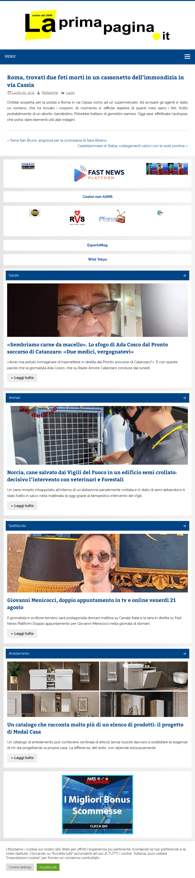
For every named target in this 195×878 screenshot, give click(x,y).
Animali (14, 398)
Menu (10, 56)
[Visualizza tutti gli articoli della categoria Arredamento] (184, 654)
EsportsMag (97, 245)
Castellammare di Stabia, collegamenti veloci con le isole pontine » (133, 146)
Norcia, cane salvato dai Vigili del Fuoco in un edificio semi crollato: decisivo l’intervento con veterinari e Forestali (92, 476)
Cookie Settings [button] (20, 867)
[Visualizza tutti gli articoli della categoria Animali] (184, 398)
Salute (14, 275)
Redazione (50, 93)
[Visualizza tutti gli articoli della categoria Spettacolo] (184, 526)
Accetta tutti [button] (48, 867)
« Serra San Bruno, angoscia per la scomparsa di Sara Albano (57, 140)
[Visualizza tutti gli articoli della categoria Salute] (184, 276)
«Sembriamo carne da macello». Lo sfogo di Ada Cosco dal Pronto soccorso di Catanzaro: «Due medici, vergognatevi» (87, 348)
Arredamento (19, 653)
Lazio (70, 93)
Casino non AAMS (97, 197)
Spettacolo (17, 526)
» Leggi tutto (22, 378)
